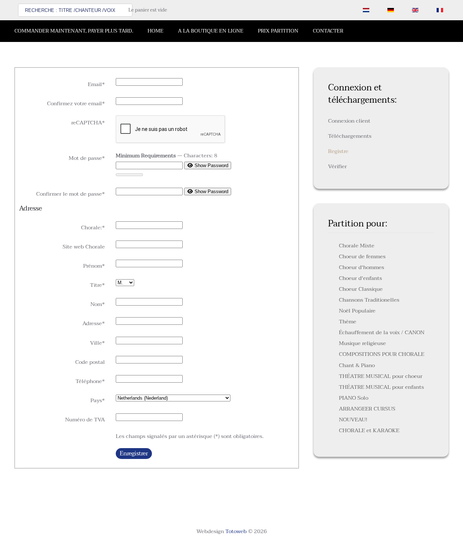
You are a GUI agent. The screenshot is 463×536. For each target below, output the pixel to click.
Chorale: (93, 227)
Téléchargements (349, 136)
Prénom (94, 266)
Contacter (328, 31)
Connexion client (349, 121)
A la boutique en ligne (210, 31)
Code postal (90, 362)
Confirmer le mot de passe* (70, 194)
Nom (97, 304)
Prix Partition (278, 31)
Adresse (93, 323)
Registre (338, 151)
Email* (96, 84)
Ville (97, 343)
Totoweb (236, 531)
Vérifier (337, 166)
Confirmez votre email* (76, 103)
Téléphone (90, 381)
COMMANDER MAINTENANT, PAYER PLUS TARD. (73, 31)
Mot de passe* (87, 158)
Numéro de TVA (85, 419)
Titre (97, 285)
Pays (97, 400)
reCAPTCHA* (88, 122)
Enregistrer (134, 453)
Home (155, 31)
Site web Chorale (84, 246)
